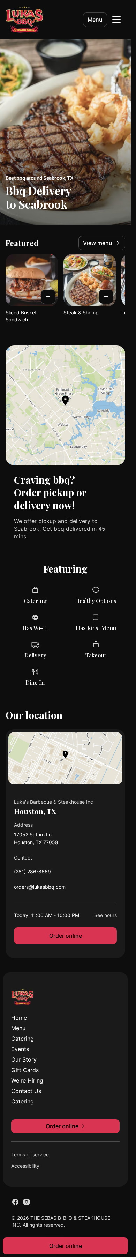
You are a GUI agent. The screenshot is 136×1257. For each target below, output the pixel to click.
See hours (105, 915)
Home (19, 1017)
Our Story (24, 1059)
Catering (22, 1038)
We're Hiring (27, 1080)
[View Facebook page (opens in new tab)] (15, 1202)
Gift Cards (25, 1069)
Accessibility (25, 1166)
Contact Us (26, 1090)
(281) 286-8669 (32, 873)
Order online (65, 935)
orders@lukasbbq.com (40, 888)
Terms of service (30, 1155)
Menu (95, 19)
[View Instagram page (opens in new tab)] (26, 1202)
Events (20, 1049)
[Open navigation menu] (116, 20)
